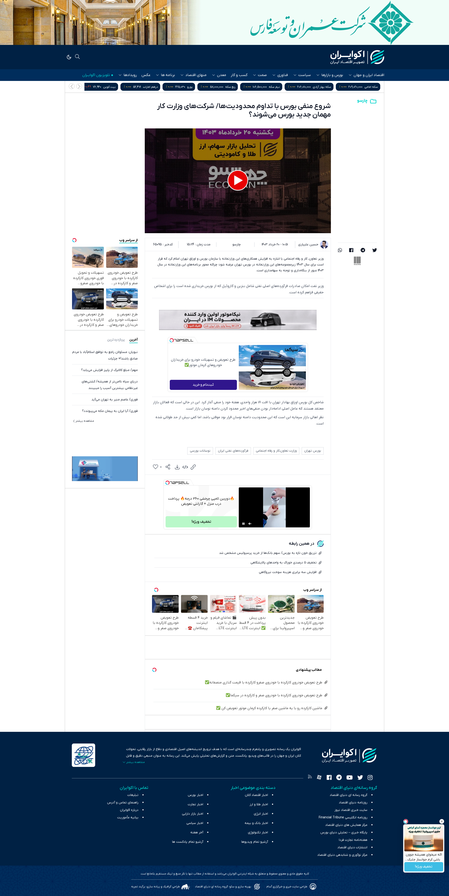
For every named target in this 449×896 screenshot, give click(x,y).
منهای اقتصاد (195, 75)
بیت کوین (156, 87)
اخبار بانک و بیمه (256, 823)
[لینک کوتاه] (193, 467)
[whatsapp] (340, 250)
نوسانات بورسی (200, 451)
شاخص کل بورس (107, 87)
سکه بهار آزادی (368, 87)
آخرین (133, 339)
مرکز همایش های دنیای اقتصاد (346, 825)
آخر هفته (196, 832)
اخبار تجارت (195, 804)
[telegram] (363, 250)
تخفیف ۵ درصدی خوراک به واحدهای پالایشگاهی (283, 562)
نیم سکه (321, 87)
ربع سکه (277, 87)
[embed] (185, 467)
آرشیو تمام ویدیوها (254, 842)
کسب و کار (239, 75)
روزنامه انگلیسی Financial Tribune (343, 817)
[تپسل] (171, 340)
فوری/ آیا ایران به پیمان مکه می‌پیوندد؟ (110, 411)
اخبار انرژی (261, 814)
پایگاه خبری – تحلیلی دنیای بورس (343, 832)
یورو (236, 87)
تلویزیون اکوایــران (96, 75)
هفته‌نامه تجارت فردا (353, 840)
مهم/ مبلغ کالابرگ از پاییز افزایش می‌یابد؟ (109, 370)
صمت (262, 75)
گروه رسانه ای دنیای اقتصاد (348, 795)
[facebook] (351, 250)
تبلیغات (132, 795)
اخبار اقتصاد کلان (256, 795)
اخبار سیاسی (194, 823)
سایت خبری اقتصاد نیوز (350, 810)
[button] (72, 86)
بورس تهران (312, 451)
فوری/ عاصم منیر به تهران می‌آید (114, 399)
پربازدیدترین (116, 339)
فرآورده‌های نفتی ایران (233, 451)
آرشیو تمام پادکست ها (187, 842)
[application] (238, 180)
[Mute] (250, 523)
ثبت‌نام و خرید (203, 384)
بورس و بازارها (332, 75)
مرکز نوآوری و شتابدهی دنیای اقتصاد (342, 855)
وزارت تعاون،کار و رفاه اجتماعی (276, 451)
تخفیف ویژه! (423, 867)
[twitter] (374, 250)
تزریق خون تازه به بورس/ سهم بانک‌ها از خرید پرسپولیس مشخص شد (268, 553)
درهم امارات (197, 87)
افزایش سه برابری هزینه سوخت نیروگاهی (288, 572)
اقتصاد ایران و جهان (369, 75)
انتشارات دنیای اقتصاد (352, 847)
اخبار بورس (195, 795)
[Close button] (441, 821)
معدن (221, 75)
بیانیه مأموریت (127, 817)
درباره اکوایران (129, 810)
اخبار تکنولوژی (258, 832)
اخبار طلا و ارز (259, 804)
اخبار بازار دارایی (192, 814)
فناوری (282, 75)
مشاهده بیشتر (85, 421)
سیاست (304, 75)
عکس (145, 75)
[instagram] (370, 778)
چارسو (362, 100)
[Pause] (243, 523)
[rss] (310, 778)
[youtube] (349, 778)
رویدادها (130, 75)
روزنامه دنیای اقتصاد (353, 802)
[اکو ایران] (357, 57)
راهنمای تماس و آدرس (122, 802)
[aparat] (319, 778)
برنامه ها (168, 75)
